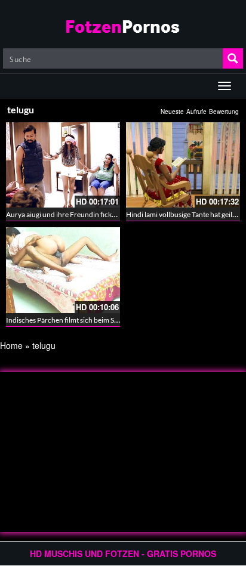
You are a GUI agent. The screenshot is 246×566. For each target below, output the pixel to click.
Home (11, 345)
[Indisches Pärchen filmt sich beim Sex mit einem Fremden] (63, 270)
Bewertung (224, 111)
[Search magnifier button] (233, 58)
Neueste (172, 111)
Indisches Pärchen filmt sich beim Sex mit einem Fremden (94, 320)
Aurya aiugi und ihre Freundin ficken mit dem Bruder (88, 214)
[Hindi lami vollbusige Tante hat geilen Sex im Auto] (183, 165)
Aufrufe (196, 111)
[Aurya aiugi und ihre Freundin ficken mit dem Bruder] (63, 165)
